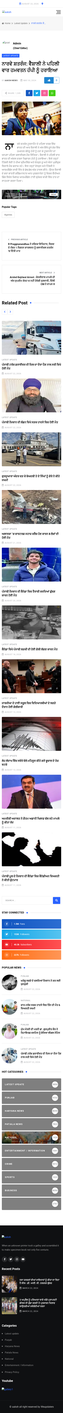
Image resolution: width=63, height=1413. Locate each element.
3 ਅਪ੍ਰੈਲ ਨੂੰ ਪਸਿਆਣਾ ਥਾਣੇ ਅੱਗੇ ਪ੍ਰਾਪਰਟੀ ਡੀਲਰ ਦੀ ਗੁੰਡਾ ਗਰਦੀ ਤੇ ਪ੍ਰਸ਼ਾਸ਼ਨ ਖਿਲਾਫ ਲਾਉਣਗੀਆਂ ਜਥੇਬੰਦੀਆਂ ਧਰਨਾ (38, 1303)
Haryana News (12, 1346)
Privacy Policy (12, 1372)
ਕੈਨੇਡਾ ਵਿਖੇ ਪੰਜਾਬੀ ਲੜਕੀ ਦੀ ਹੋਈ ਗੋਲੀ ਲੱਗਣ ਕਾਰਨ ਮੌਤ (30, 649)
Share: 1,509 (14, 93)
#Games (8, 214)
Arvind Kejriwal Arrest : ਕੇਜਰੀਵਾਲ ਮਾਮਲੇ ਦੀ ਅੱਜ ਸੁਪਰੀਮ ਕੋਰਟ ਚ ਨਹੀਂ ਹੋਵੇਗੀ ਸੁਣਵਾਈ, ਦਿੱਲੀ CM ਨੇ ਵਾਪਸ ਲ (32, 281)
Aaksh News (11, 80)
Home (7, 23)
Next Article (45, 273)
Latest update (21, 23)
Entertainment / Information (19, 1365)
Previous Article (19, 239)
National (25, 1000)
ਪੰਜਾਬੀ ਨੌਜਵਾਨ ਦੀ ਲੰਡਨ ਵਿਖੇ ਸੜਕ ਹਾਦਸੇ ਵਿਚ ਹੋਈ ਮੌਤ (30, 422)
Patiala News (11, 1352)
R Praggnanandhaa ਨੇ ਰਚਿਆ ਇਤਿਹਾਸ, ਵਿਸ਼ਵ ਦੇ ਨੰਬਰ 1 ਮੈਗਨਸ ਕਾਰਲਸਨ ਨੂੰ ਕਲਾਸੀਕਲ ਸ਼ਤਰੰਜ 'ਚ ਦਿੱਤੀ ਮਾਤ (31, 247)
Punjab (25, 976)
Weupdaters (47, 1406)
